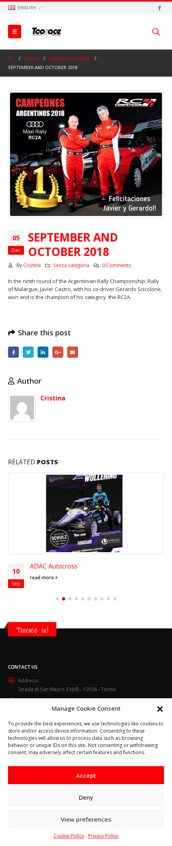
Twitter (28, 352)
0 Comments (116, 265)
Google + (57, 352)
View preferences (86, 819)
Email (72, 352)
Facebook (13, 352)
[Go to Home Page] (11, 58)
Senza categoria (71, 265)
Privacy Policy (103, 835)
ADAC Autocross (54, 566)
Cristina (32, 265)
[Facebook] (159, 7)
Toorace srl (32, 630)
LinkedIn (43, 352)
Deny (86, 797)
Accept (86, 775)
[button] (160, 708)
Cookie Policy (69, 835)
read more (42, 577)
